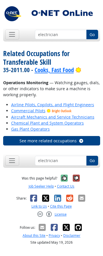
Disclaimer (71, 235)
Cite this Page (61, 206)
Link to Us (39, 206)
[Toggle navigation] (12, 34)
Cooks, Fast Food (54, 70)
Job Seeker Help (41, 186)
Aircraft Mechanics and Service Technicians (52, 117)
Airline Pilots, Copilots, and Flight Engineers (52, 104)
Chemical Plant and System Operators (47, 123)
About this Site (34, 235)
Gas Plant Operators (30, 129)
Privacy (54, 235)
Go (92, 34)
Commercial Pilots (28, 110)
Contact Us (65, 186)
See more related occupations (48, 140)
